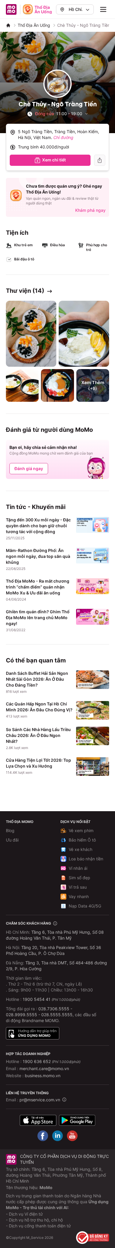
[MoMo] (8, 25)
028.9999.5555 (21, 1014)
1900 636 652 (51, 1061)
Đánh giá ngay (28, 468)
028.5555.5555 (57, 1014)
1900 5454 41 (36, 999)
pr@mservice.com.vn (39, 1099)
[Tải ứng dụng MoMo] (38, 1120)
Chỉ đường (63, 137)
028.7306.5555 (53, 1008)
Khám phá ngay (90, 210)
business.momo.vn (42, 1075)
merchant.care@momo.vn (44, 1068)
